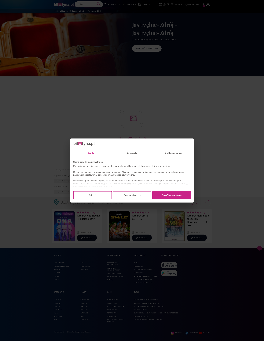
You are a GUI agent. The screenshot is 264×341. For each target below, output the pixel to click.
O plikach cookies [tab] (173, 153)
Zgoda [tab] (91, 153)
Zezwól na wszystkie (172, 195)
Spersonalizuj (130, 195)
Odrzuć (92, 195)
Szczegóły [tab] (132, 153)
